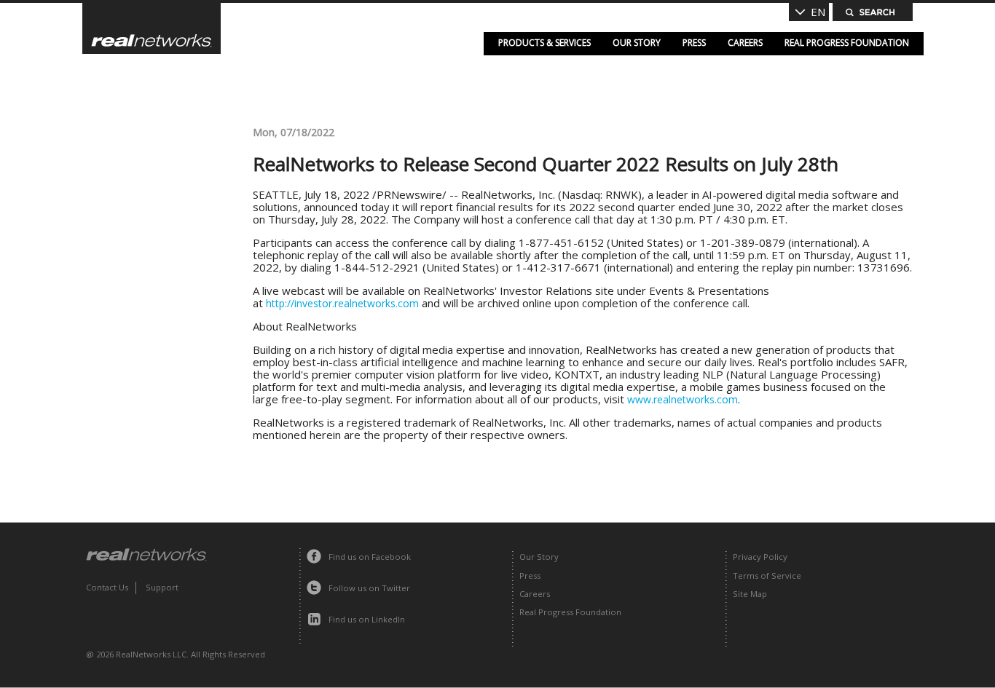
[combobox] (809, 12)
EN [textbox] (818, 11)
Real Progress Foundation (846, 42)
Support (162, 587)
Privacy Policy (760, 556)
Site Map (750, 593)
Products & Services (544, 42)
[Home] (151, 28)
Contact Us (107, 587)
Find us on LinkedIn (367, 619)
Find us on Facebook (370, 556)
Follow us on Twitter (369, 587)
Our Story (637, 42)
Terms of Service (767, 575)
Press (694, 42)
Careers (745, 42)
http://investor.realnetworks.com (342, 303)
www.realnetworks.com (682, 399)
